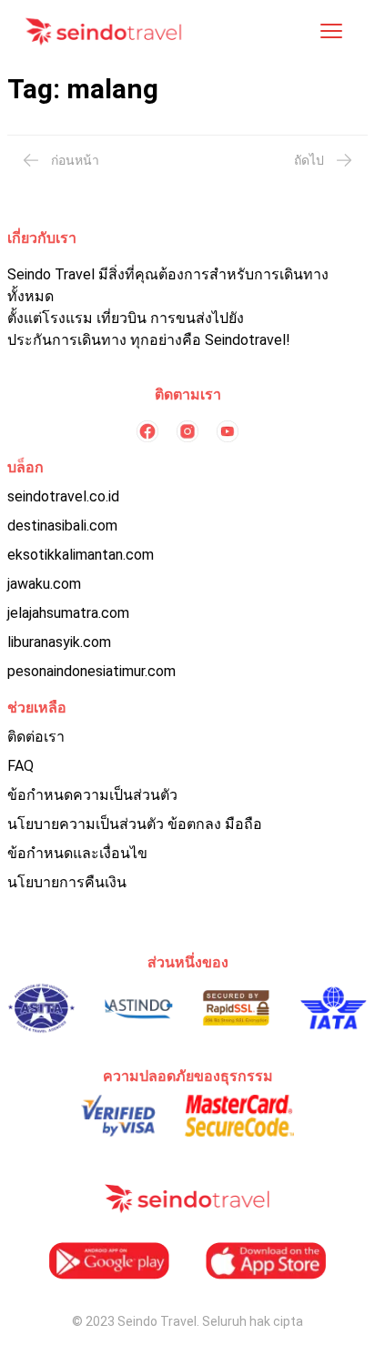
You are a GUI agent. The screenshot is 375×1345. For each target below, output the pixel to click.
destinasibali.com (62, 525)
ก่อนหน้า (75, 160)
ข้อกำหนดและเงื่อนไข (77, 853)
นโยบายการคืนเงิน (67, 882)
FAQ (20, 765)
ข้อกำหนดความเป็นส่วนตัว (92, 795)
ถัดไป (309, 160)
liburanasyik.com (59, 642)
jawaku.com (44, 583)
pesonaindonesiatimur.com (91, 671)
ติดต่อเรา (36, 736)
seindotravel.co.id (63, 496)
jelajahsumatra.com (68, 613)
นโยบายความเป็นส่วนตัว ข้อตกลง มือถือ (134, 824)
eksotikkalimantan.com (80, 554)
